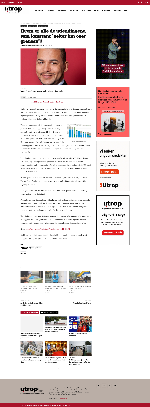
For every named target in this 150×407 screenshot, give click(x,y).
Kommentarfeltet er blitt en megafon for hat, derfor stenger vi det (31, 360)
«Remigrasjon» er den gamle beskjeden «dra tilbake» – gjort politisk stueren (31, 336)
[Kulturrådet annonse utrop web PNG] (112, 136)
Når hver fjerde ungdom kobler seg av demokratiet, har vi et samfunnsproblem (55, 360)
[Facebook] (98, 386)
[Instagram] (104, 385)
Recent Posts (32, 97)
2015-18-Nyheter (33, 26)
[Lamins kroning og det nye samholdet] (80, 324)
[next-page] (58, 368)
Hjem (22, 23)
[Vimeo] (115, 386)
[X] (109, 386)
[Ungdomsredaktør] (112, 190)
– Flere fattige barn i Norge (82, 303)
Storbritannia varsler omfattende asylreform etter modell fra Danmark (55, 287)
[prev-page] (55, 368)
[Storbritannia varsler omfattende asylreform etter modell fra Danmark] (56, 277)
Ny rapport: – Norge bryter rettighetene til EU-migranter (29, 287)
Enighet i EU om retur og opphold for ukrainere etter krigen (80, 287)
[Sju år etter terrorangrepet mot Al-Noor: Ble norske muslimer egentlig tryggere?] (56, 320)
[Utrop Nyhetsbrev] (112, 244)
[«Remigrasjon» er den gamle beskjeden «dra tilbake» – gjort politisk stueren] (32, 324)
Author (23, 97)
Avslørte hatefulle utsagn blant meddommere (32, 304)
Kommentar (36, 23)
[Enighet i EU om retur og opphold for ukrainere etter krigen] (80, 277)
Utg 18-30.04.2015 (43, 26)
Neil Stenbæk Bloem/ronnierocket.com (33, 45)
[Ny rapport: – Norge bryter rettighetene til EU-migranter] (32, 277)
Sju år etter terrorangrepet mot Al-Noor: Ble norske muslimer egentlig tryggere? (55, 329)
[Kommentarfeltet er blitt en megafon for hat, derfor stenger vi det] (32, 348)
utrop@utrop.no (62, 398)
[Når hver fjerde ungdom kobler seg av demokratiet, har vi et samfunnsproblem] (56, 348)
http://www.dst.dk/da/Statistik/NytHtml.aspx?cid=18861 (48, 229)
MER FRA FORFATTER (49, 312)
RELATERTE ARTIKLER (30, 312)
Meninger (28, 23)
